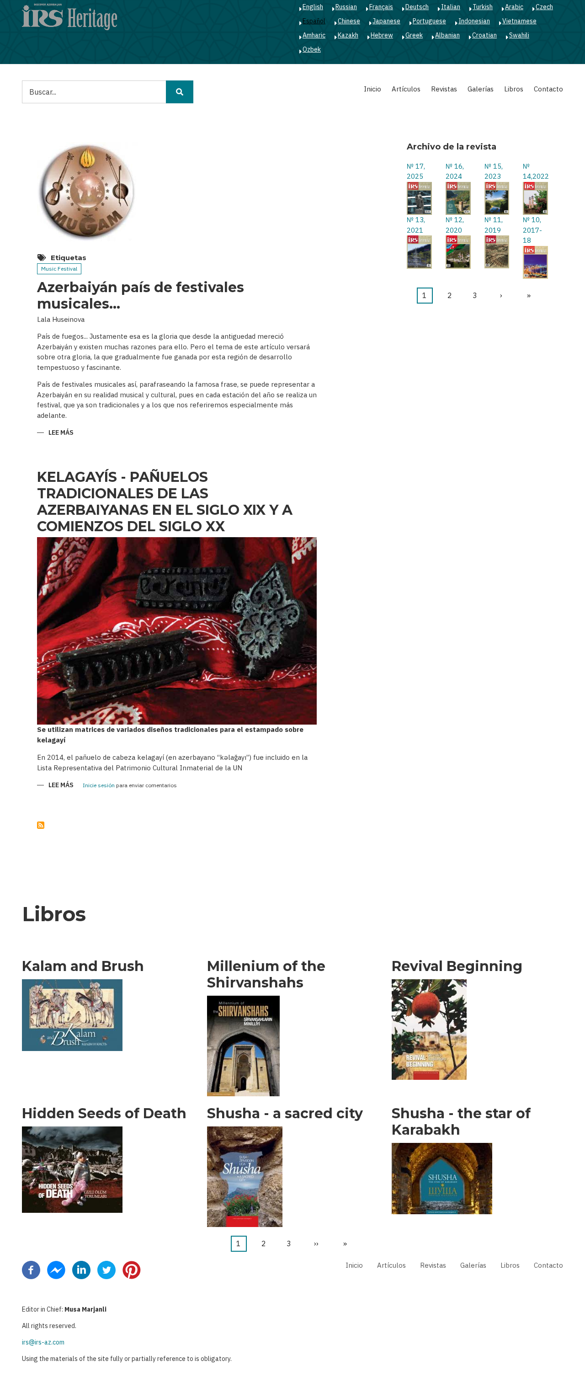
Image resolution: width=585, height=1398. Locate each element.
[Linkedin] (81, 1269)
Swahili (519, 35)
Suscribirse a (40, 825)
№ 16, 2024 (455, 171)
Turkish (483, 7)
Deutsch (417, 7)
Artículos (406, 89)
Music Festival (59, 268)
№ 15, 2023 (493, 171)
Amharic (314, 35)
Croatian (484, 35)
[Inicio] (69, 16)
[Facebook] (31, 1269)
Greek (414, 35)
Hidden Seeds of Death (104, 1113)
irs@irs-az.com (43, 1342)
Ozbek (312, 49)
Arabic (514, 7)
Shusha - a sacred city (285, 1113)
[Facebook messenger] (56, 1269)
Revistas (444, 89)
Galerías (481, 89)
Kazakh (348, 35)
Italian (450, 7)
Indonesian (474, 21)
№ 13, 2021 (416, 225)
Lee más (61, 433)
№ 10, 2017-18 (532, 230)
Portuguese (429, 21)
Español (314, 21)
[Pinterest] (131, 1269)
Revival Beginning (457, 966)
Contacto (548, 89)
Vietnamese (519, 21)
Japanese (386, 21)
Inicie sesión (99, 786)
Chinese (349, 21)
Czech (544, 7)
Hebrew (382, 35)
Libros (513, 89)
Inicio (372, 89)
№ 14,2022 (535, 171)
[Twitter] (106, 1269)
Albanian (447, 35)
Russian (346, 7)
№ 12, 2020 (455, 225)
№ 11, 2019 (493, 225)
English (313, 7)
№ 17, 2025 (416, 171)
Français (381, 7)
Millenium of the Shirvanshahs (266, 974)
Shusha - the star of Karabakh (461, 1121)
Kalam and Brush (83, 966)
